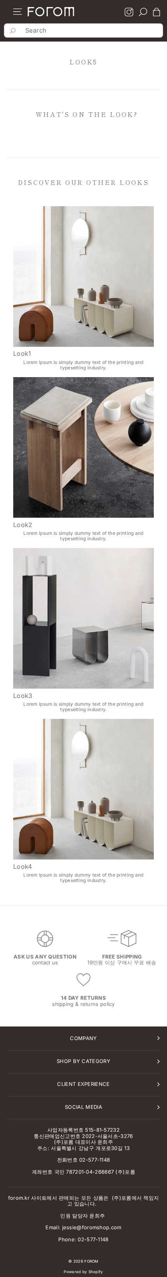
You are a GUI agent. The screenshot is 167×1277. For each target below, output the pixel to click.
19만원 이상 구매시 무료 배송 (121, 962)
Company (83, 1038)
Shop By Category (83, 1061)
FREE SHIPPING (122, 956)
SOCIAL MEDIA (83, 1107)
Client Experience (83, 1084)
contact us (45, 962)
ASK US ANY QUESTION (45, 956)
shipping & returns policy (83, 1004)
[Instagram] (129, 13)
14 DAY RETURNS (83, 998)
